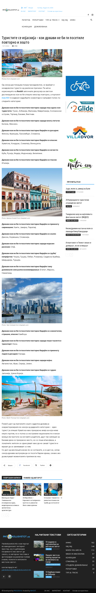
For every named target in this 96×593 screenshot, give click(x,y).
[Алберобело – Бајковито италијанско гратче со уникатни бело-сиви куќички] (32, 489)
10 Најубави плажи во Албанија (53, 573)
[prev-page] (3, 515)
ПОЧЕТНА (26, 20)
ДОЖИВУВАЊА (40, 26)
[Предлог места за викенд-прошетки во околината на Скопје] (39, 557)
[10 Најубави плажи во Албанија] (39, 574)
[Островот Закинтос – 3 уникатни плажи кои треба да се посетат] (53, 489)
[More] (50, 465)
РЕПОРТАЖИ (37, 20)
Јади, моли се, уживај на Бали (78, 188)
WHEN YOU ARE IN (8, 495)
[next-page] (7, 515)
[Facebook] (88, 14)
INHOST (33, 591)
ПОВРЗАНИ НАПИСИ (12, 478)
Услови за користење (55, 11)
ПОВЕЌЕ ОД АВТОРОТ (33, 478)
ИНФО (72, 20)
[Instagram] (92, 14)
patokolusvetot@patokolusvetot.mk (16, 570)
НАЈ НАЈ (65, 20)
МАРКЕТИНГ (32, 11)
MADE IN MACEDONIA (73, 235)
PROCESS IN (18, 591)
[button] (91, 20)
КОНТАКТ (42, 11)
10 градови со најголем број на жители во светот (53, 544)
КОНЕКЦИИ (27, 26)
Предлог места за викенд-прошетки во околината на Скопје (53, 558)
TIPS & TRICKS (52, 20)
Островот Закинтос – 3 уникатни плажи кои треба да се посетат (53, 500)
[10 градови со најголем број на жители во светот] (39, 544)
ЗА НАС (23, 11)
